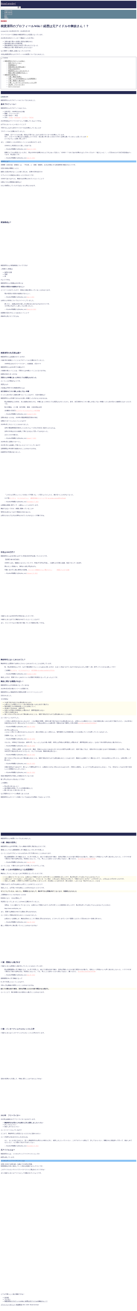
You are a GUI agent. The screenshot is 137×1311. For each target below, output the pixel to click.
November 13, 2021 (33, 1146)
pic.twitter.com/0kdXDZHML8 (87, 723)
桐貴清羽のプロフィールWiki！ (15, 61)
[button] (59, 165)
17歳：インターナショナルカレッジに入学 (22, 82)
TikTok (31, 117)
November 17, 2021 (33, 501)
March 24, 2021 (31, 309)
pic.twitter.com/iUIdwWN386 (87, 858)
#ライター (31, 570)
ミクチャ (25, 117)
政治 (5, 16)
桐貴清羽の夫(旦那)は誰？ (17, 67)
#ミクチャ (19, 410)
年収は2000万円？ (14, 69)
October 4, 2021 (31, 674)
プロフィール (8, 10)
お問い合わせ (8, 12)
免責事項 (19, 1304)
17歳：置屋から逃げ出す (16, 80)
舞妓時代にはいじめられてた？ (18, 71)
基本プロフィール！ (15, 63)
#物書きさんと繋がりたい (43, 570)
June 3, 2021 (30, 297)
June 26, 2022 (31, 726)
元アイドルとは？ (14, 86)
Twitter (11, 117)
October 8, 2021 (31, 414)
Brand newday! (8, 3)
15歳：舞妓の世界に (15, 77)
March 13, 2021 (31, 149)
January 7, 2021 (31, 438)
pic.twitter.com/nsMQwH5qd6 (57, 498)
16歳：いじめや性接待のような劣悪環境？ (22, 78)
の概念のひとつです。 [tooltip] (66, 165)
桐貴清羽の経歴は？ (11, 75)
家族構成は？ (12, 65)
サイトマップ (8, 14)
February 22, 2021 (32, 573)
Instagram (17, 117)
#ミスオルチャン (28, 410)
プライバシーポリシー (8, 1304)
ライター (4, 21)
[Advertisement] (68, 204)
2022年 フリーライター (16, 84)
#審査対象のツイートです (38, 498)
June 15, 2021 (31, 158)
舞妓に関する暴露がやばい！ (18, 73)
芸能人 (6, 17)
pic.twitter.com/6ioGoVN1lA (46, 670)
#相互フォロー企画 (63, 570)
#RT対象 (37, 410)
